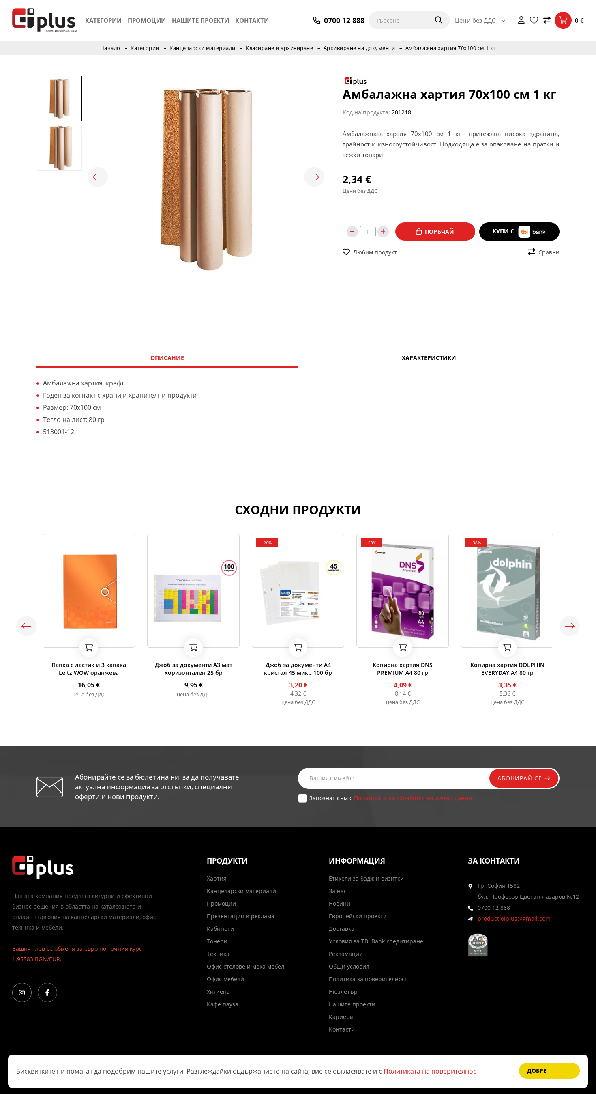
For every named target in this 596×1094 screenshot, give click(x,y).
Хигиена (218, 991)
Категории (103, 20)
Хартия (217, 878)
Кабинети (220, 928)
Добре (537, 1071)
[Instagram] (22, 992)
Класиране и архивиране (279, 48)
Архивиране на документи (359, 48)
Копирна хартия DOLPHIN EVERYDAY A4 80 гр (507, 668)
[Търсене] (433, 20)
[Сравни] (547, 20)
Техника (218, 954)
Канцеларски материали (202, 48)
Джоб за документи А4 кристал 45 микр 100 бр (298, 668)
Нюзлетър (343, 991)
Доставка (341, 928)
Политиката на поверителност (431, 1071)
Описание (167, 358)
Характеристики (429, 358)
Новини (339, 903)
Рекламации (346, 954)
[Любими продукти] (534, 20)
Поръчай (439, 231)
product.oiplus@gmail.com (514, 918)
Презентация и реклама (240, 916)
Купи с (504, 231)
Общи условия (349, 966)
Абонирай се (520, 778)
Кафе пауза (222, 1004)
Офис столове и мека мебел (245, 966)
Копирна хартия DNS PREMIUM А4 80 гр (403, 668)
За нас (338, 891)
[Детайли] (71, 638)
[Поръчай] (88, 647)
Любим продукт (375, 252)
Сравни (549, 252)
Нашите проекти (200, 20)
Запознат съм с (391, 798)
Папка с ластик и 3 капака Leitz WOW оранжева (88, 668)
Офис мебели (225, 979)
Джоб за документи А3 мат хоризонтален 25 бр (193, 668)
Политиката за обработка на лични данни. (414, 798)
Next (314, 177)
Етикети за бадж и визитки (366, 878)
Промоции (147, 20)
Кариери (341, 1017)
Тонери (217, 941)
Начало (110, 48)
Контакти (252, 20)
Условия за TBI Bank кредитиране (376, 941)
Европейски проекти (358, 916)
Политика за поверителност (368, 979)
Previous (98, 177)
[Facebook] (47, 992)
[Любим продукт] (50, 638)
